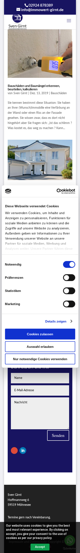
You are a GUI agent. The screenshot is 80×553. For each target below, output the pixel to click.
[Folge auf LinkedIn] (22, 450)
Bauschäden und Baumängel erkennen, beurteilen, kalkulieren (34, 87)
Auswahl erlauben (40, 346)
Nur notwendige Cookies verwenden (40, 359)
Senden (58, 435)
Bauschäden (59, 93)
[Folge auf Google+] (14, 450)
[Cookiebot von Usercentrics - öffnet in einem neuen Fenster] (57, 191)
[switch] (69, 277)
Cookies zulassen (40, 334)
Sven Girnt (20, 93)
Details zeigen (55, 321)
